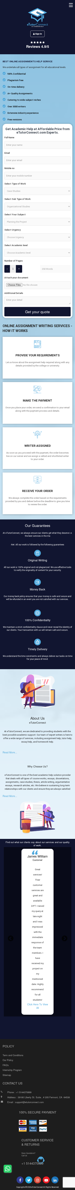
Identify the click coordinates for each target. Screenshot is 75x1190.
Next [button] (64, 938)
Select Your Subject (15, 214)
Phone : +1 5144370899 (19, 1092)
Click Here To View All (37, 1006)
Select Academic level (16, 245)
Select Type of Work (15, 183)
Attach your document (16, 277)
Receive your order (37, 491)
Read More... (10, 752)
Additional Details (13, 293)
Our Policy (8, 1060)
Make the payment (37, 400)
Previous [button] (10, 938)
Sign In (38, 33)
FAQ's (6, 1065)
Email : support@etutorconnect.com (25, 1102)
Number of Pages (13, 260)
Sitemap (7, 1075)
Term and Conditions (13, 1055)
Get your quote (37, 311)
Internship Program (12, 1070)
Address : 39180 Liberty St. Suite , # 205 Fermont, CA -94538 (38, 1097)
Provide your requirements (38, 355)
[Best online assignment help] (20, 1180)
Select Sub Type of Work (17, 199)
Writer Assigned (37, 445)
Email (7, 153)
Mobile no (9, 168)
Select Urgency (12, 230)
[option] (37, 931)
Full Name (9, 137)
